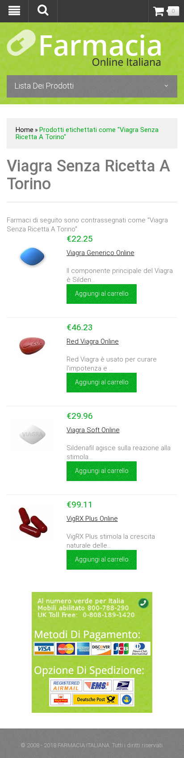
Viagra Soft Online (93, 430)
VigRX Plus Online (92, 519)
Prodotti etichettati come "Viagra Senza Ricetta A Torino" (87, 133)
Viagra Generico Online (100, 253)
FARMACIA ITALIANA (83, 745)
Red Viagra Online (93, 341)
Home (24, 130)
